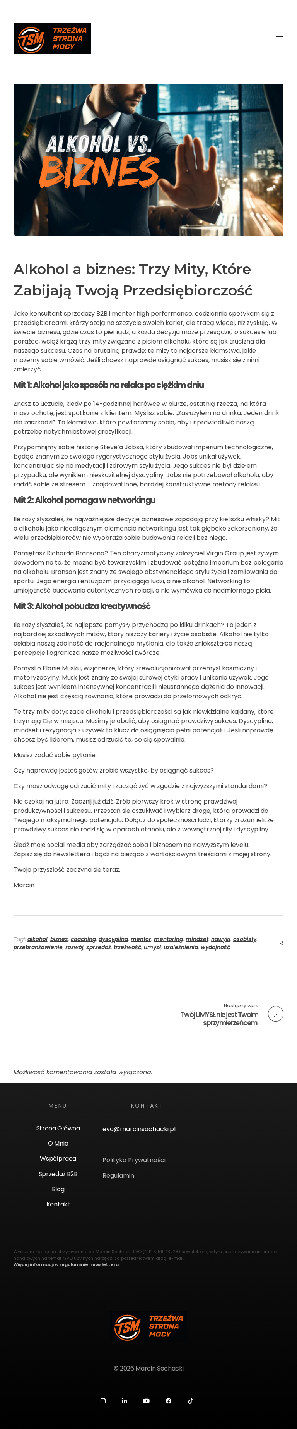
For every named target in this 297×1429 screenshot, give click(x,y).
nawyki (220, 939)
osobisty (244, 939)
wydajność (215, 947)
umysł (152, 947)
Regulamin (118, 1175)
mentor (141, 939)
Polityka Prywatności (134, 1160)
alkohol (37, 939)
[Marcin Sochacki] (52, 38)
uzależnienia (181, 947)
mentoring (168, 939)
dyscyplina (113, 939)
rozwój (74, 947)
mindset (197, 939)
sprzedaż (98, 947)
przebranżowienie (38, 947)
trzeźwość (127, 947)
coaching (83, 939)
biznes (59, 939)
